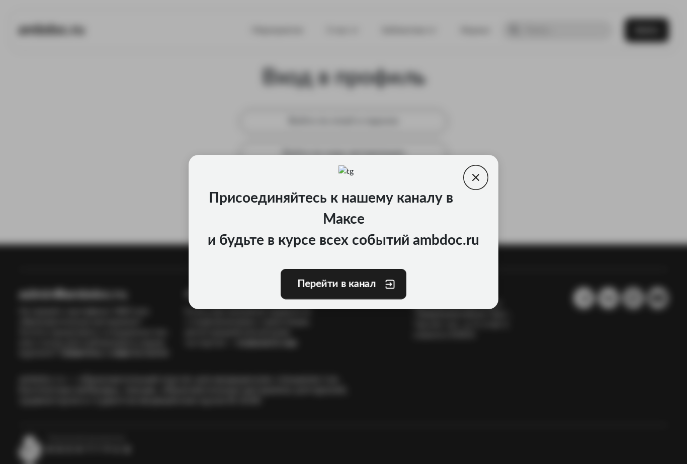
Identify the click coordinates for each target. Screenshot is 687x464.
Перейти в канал (336, 284)
